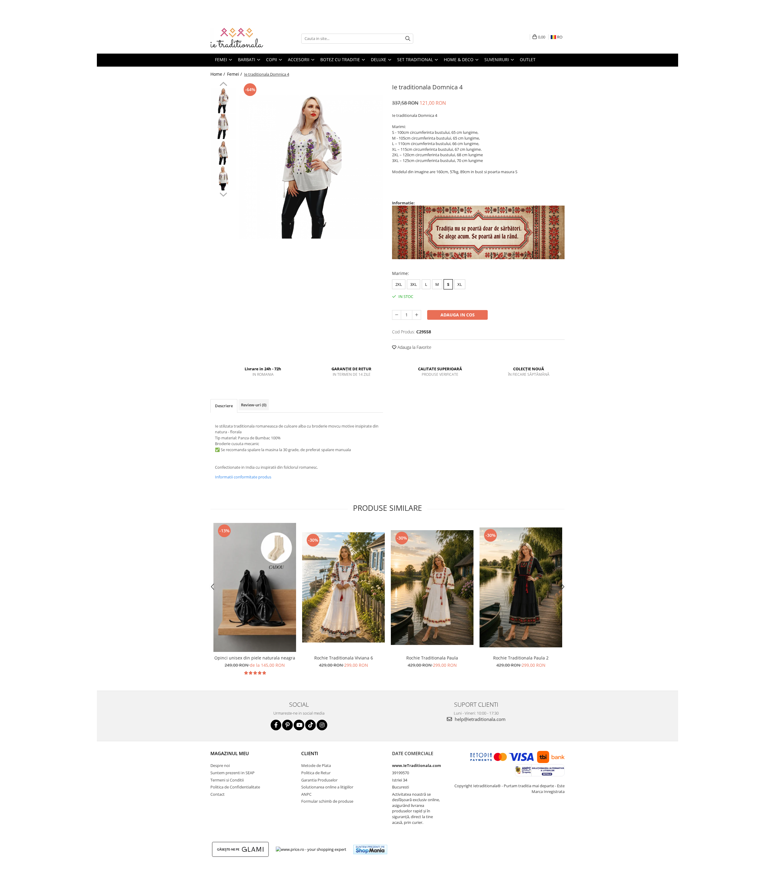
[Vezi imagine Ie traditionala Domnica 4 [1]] (223, 126)
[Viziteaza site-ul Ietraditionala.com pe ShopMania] (370, 849)
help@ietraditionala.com (479, 719)
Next (223, 194)
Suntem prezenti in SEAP (232, 772)
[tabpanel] (311, 167)
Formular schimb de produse (327, 801)
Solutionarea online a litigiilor (327, 787)
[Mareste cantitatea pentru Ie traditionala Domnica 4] (416, 315)
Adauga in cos (457, 315)
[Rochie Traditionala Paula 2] (521, 587)
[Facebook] (276, 725)
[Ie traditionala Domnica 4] (311, 167)
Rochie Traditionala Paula (432, 658)
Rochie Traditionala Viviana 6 (343, 658)
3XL (413, 284)
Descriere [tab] (224, 405)
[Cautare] (407, 39)
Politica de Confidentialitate (235, 787)
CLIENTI (309, 753)
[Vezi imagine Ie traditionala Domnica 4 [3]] (223, 177)
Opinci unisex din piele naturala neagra (254, 658)
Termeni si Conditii (227, 780)
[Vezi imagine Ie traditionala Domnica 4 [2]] (223, 152)
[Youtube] (299, 725)
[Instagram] (322, 725)
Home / (218, 74)
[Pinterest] (287, 725)
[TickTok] (310, 725)
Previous (223, 85)
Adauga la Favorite (413, 347)
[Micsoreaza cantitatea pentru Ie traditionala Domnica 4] (396, 315)
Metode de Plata (316, 765)
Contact (217, 794)
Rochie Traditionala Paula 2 (521, 658)
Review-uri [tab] (253, 405)
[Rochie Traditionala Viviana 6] (343, 587)
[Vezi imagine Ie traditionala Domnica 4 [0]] (223, 100)
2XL (398, 284)
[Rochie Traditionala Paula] (432, 587)
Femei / (235, 74)
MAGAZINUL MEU (229, 753)
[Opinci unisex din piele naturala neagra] (254, 587)
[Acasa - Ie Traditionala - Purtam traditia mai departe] (240, 38)
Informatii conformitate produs (243, 477)
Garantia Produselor (319, 780)
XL (459, 284)
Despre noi (220, 765)
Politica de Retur (316, 772)
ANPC (306, 794)
